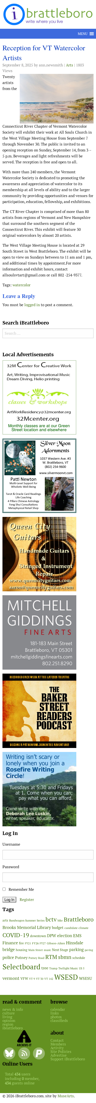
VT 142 (48, 979)
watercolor (22, 285)
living (7, 1017)
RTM (51, 957)
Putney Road (36, 958)
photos (56, 1017)
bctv (51, 919)
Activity (57, 1048)
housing (21, 950)
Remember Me (21, 889)
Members (58, 1044)
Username (11, 844)
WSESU (85, 978)
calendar (57, 1009)
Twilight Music (68, 968)
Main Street (35, 950)
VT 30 (39, 979)
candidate (71, 928)
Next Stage (60, 950)
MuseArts (66, 1096)
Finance (10, 943)
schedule (78, 958)
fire (21, 943)
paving (89, 950)
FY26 (35, 943)
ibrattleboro (12, 1028)
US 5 (81, 968)
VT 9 (32, 979)
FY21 (28, 943)
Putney (21, 957)
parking (76, 949)
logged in (32, 304)
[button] (82, 34)
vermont (10, 978)
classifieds (59, 1020)
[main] (48, 177)
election (64, 935)
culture (8, 1013)
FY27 (43, 943)
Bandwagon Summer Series (27, 920)
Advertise (58, 1055)
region (7, 1024)
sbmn (64, 957)
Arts (69, 65)
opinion (8, 1020)
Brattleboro (79, 919)
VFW (24, 978)
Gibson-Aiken (56, 943)
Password (10, 866)
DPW (51, 935)
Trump (53, 968)
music (47, 950)
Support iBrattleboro (67, 1059)
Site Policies (60, 1051)
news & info (12, 1009)
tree (44, 968)
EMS (77, 935)
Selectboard (21, 966)
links (54, 1013)
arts (5, 920)
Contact (57, 1040)
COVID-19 (15, 935)
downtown (38, 936)
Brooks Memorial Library (26, 927)
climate (83, 928)
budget (58, 927)
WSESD (66, 977)
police (8, 957)
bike (60, 920)
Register (27, 899)
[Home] (48, 14)
